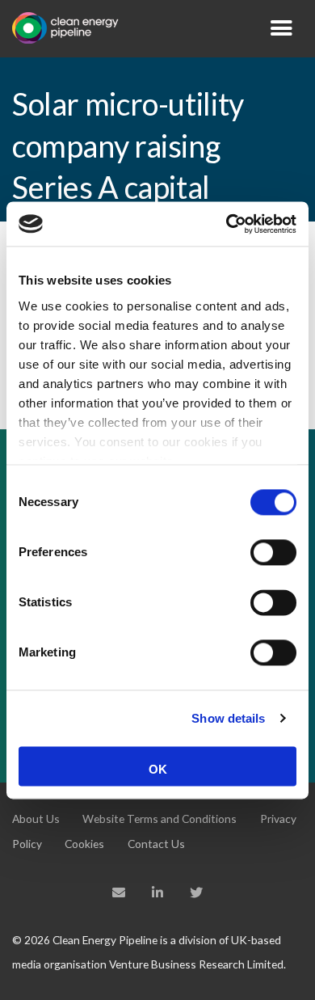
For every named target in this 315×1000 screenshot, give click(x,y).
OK (158, 769)
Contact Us (156, 843)
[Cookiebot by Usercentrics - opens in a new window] (226, 223)
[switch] (273, 552)
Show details (228, 718)
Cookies (84, 843)
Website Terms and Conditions (159, 818)
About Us (36, 818)
